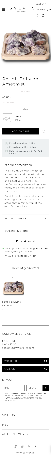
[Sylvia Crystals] (22, 9)
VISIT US (8, 415)
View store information (21, 256)
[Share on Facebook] (17, 241)
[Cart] (43, 15)
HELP (6, 424)
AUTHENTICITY (13, 434)
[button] (34, 241)
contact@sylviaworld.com (18, 347)
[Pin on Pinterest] (25, 241)
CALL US (9, 369)
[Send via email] (29, 241)
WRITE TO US (12, 361)
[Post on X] (21, 241)
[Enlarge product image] (25, 44)
